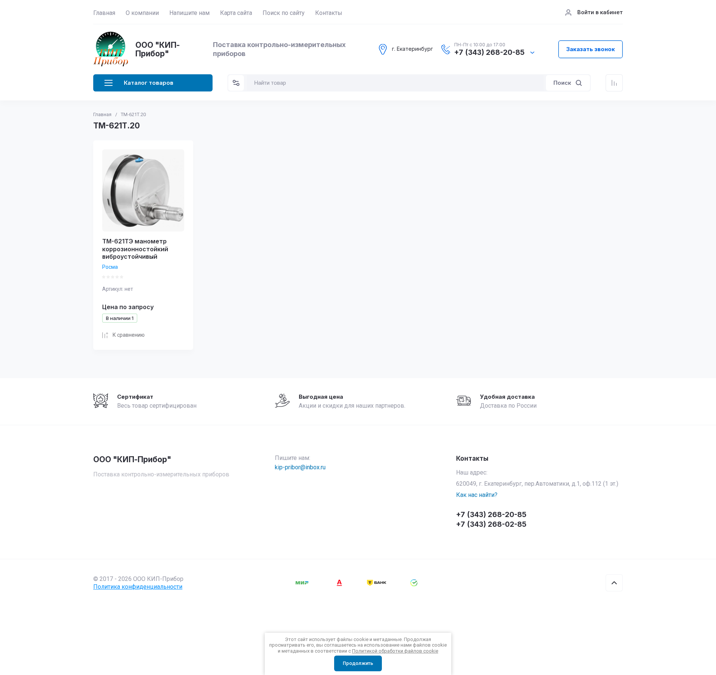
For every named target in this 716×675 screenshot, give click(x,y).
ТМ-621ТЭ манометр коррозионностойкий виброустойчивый (135, 249)
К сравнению (129, 335)
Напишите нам (189, 12)
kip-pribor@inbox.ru (300, 467)
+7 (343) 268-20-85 (489, 53)
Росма (110, 267)
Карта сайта (236, 12)
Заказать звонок (590, 49)
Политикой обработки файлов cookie (395, 651)
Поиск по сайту (284, 12)
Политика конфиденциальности (137, 586)
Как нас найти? (476, 494)
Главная (104, 12)
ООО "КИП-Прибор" (157, 49)
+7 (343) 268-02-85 (491, 524)
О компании (142, 12)
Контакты (328, 12)
